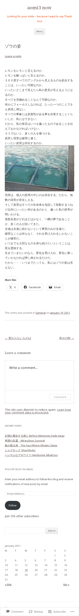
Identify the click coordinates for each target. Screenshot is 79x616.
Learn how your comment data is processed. (38, 411)
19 (26, 570)
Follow (12, 505)
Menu (39, 31)
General (40, 313)
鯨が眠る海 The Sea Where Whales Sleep (31, 445)
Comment (60, 397)
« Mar (8, 584)
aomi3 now (39, 8)
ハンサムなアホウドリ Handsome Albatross (31, 455)
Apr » (66, 584)
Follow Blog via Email (19, 469)
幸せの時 (66, 338)
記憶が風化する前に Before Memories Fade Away (35, 435)
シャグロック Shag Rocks (20, 450)
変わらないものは (18, 338)
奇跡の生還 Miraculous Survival (25, 440)
